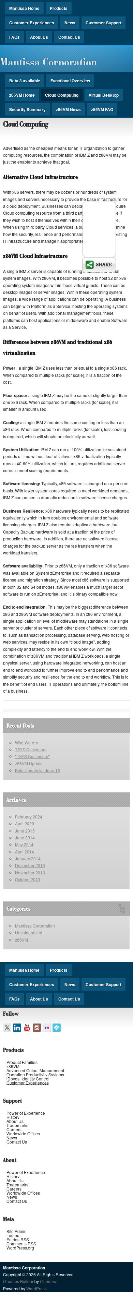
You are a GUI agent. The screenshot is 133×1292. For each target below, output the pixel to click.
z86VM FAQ (102, 109)
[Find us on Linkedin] (17, 1028)
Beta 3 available (24, 80)
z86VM (21, 940)
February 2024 (28, 817)
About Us (39, 37)
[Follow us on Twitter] (7, 1028)
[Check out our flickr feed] (47, 1028)
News (69, 23)
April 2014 (24, 851)
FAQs (14, 37)
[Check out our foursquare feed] (57, 1028)
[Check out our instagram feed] (37, 1028)
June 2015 (25, 831)
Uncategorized (28, 932)
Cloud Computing (61, 95)
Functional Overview (70, 80)
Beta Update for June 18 (37, 770)
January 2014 (28, 858)
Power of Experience (25, 1113)
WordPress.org (20, 1248)
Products (59, 8)
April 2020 (24, 823)
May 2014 (24, 844)
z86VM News (68, 109)
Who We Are (26, 742)
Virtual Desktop (104, 95)
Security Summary (27, 109)
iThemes (48, 1281)
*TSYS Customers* (32, 756)
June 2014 (25, 837)
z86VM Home (22, 95)
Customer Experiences (31, 23)
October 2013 (27, 879)
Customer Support (103, 23)
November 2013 (30, 872)
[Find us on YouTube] (27, 1028)
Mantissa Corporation (48, 61)
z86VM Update (29, 763)
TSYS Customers (30, 749)
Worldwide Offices (23, 1133)
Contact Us (69, 37)
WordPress (36, 1288)
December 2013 (30, 865)
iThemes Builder (18, 1281)
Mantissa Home (24, 8)
